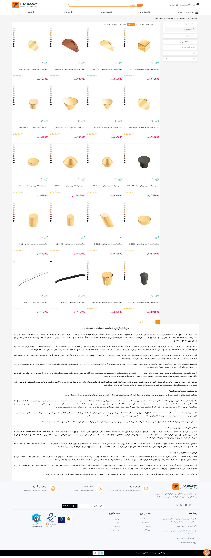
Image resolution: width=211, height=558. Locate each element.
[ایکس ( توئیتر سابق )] (177, 505)
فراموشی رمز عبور (114, 530)
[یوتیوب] (186, 505)
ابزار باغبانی (147, 530)
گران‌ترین (107, 24)
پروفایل (117, 519)
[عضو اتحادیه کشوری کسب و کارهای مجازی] (36, 519)
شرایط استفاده (146, 519)
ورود (118, 522)
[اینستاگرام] (190, 505)
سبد (194, 5)
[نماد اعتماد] (50, 519)
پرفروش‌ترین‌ (140, 24)
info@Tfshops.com (187, 543)
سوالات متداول (146, 522)
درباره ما (148, 526)
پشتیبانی (30, 12)
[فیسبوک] (195, 505)
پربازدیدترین (149, 24)
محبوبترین (123, 24)
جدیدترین (131, 24)
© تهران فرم (144, 553)
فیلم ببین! (67, 12)
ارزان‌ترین (114, 24)
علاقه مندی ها (184, 5)
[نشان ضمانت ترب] (61, 519)
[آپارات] (181, 505)
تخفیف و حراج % (142, 12)
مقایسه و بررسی (105, 12)
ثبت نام (117, 526)
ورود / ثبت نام (170, 5)
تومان (149, 79)
